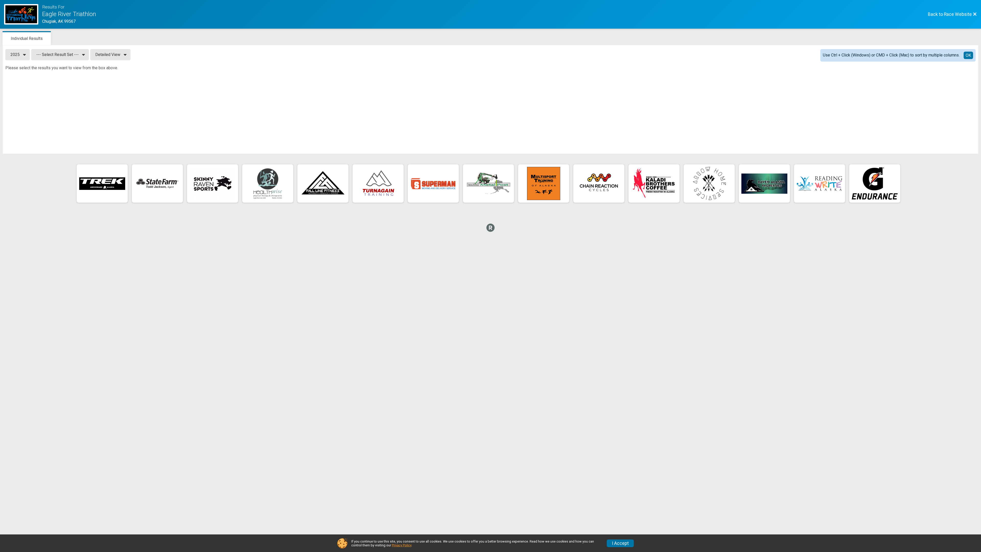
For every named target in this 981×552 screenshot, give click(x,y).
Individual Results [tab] (27, 38)
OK (968, 55)
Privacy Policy (401, 545)
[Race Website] (23, 14)
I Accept (620, 543)
